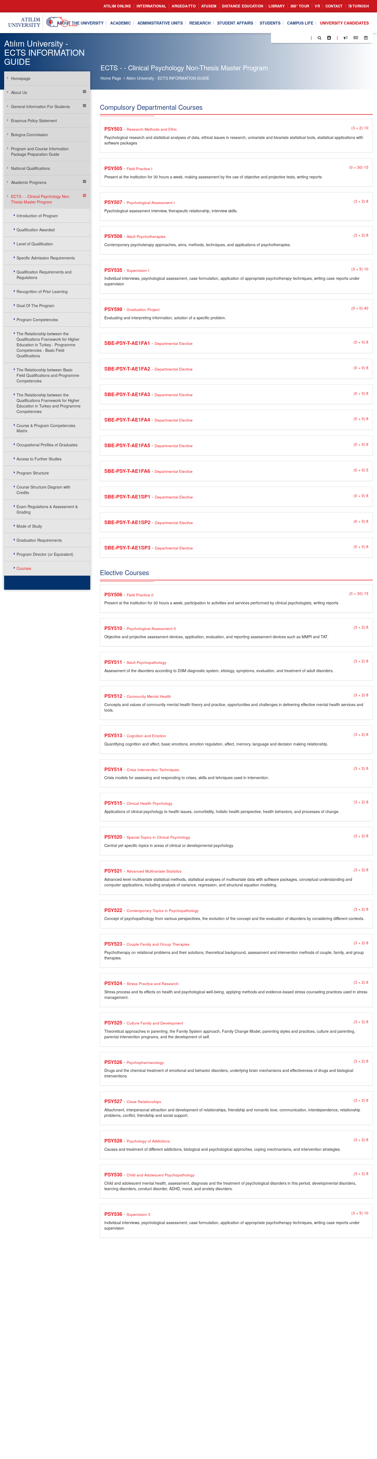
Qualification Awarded (36, 229)
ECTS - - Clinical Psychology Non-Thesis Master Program (40, 199)
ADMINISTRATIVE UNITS (160, 23)
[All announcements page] (345, 38)
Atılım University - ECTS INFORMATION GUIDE (167, 78)
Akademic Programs (28, 182)
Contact (334, 6)
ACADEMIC (120, 23)
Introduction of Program (37, 215)
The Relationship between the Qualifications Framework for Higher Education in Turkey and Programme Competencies (49, 403)
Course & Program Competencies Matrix (46, 428)
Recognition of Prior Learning (42, 291)
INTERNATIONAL (151, 6)
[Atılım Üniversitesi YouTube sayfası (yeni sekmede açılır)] (304, 37)
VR (317, 6)
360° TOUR (299, 6)
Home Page (110, 78)
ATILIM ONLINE (117, 6)
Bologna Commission (29, 134)
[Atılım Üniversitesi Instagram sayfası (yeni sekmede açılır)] (297, 37)
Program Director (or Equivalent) (45, 554)
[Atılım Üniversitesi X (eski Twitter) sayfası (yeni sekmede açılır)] (283, 38)
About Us (19, 92)
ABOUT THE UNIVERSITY (80, 23)
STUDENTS (270, 23)
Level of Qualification (35, 243)
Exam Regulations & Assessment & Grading (47, 509)
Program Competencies (37, 319)
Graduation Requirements (39, 540)
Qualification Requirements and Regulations (44, 274)
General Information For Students (40, 106)
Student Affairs (235, 23)
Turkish (360, 6)
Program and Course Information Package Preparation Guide (40, 151)
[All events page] (365, 38)
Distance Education (242, 6)
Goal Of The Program (35, 305)
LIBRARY (277, 6)
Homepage (20, 78)
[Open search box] (319, 38)
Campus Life (300, 23)
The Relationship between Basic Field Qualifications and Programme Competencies (48, 375)
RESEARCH (200, 23)
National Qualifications (30, 168)
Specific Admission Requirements (46, 258)
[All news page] (356, 38)
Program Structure (33, 473)
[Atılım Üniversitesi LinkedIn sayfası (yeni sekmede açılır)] (290, 37)
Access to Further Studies (39, 459)
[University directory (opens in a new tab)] (329, 38)
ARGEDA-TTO (184, 6)
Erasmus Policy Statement (34, 120)
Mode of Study (29, 526)
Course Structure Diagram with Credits (43, 489)
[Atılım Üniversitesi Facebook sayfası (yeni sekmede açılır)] (277, 37)
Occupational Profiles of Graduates (47, 444)
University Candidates (344, 23)
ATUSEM (209, 6)
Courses (24, 568)
